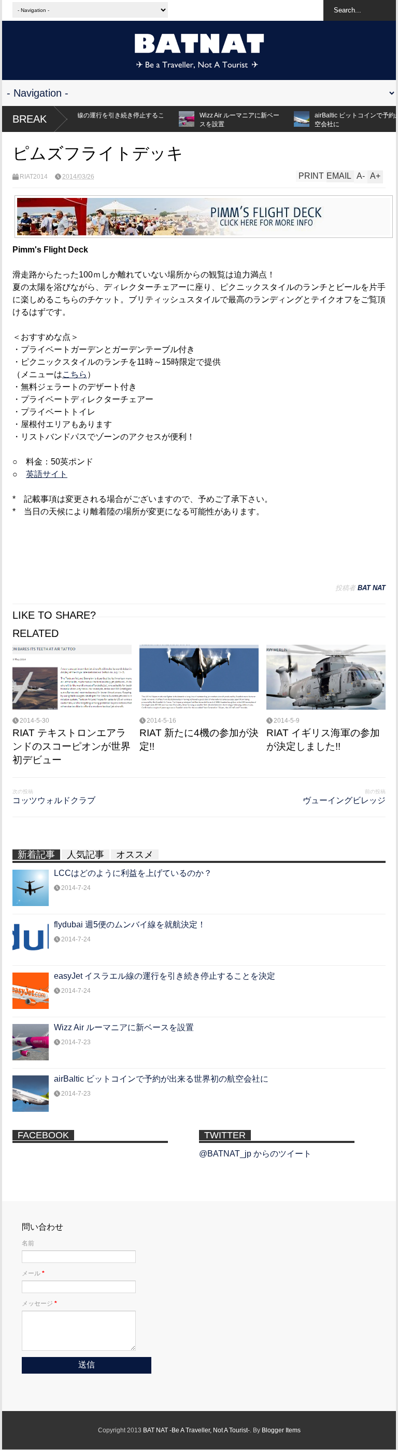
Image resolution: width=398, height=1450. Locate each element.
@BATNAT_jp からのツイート (255, 1153)
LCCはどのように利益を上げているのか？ (133, 873)
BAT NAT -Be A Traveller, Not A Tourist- (196, 1430)
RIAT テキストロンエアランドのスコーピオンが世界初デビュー (71, 746)
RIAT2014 (34, 176)
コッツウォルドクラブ (53, 800)
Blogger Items (281, 1430)
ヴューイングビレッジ (344, 800)
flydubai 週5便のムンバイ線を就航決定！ (130, 924)
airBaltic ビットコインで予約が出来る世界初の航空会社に (161, 1078)
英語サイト (46, 474)
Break (29, 119)
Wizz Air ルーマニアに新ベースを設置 (220, 120)
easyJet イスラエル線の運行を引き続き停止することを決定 (164, 976)
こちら (74, 374)
